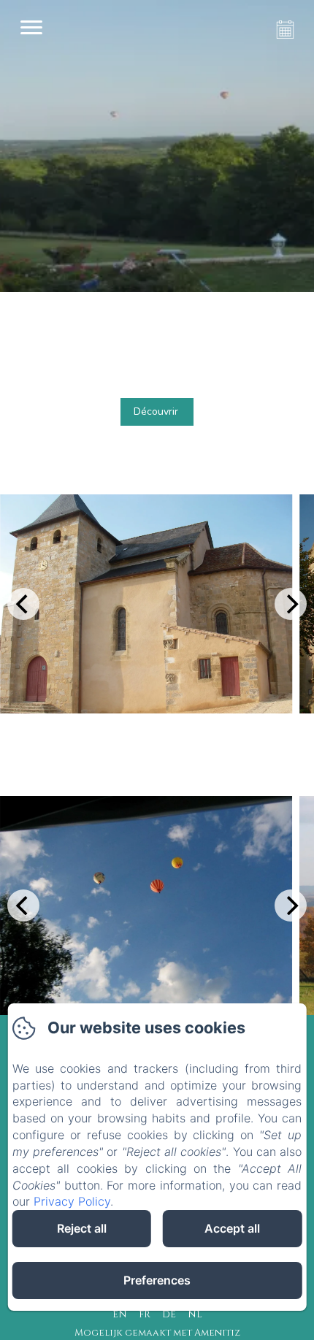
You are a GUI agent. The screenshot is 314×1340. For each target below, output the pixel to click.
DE (169, 1314)
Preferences (157, 1280)
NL (195, 1314)
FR (144, 1314)
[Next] (291, 604)
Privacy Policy (72, 1201)
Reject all (82, 1228)
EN (119, 1314)
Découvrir (156, 411)
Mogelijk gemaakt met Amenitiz (157, 1332)
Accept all (232, 1228)
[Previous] (23, 604)
